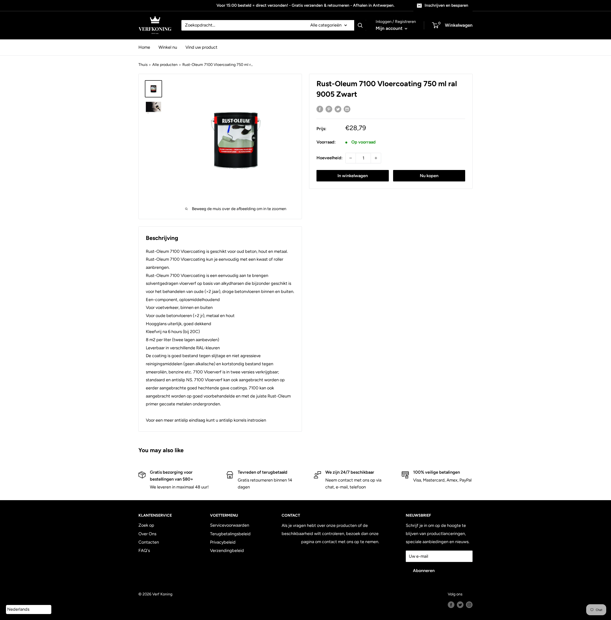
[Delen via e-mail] (347, 109)
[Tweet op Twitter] (338, 109)
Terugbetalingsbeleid (230, 533)
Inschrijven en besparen (446, 5)
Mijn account (390, 28)
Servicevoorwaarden (229, 525)
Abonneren (424, 570)
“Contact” (291, 541)
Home (144, 47)
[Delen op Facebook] (319, 109)
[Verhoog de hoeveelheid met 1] (376, 158)
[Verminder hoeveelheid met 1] (351, 158)
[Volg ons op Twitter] (460, 604)
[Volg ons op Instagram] (469, 604)
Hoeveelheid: (329, 158)
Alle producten (165, 64)
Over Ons (147, 533)
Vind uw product (201, 47)
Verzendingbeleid (227, 550)
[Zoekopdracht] (360, 25)
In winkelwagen (352, 175)
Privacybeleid (223, 542)
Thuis (142, 64)
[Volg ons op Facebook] (451, 604)
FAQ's (144, 550)
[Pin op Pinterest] (329, 109)
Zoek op (146, 525)
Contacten (148, 542)
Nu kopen (429, 175)
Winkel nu (167, 47)
